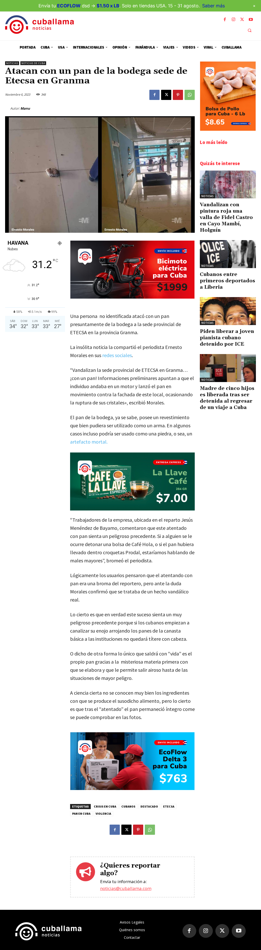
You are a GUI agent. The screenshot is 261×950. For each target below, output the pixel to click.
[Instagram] (233, 20)
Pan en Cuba (81, 813)
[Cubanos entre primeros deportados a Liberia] (228, 254)
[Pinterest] (178, 95)
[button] (249, 30)
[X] (242, 20)
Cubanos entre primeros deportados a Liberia (227, 280)
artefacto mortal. (89, 442)
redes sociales (117, 355)
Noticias (12, 63)
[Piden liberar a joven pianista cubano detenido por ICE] (228, 311)
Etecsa (168, 806)
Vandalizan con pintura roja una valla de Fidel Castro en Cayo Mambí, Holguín (226, 217)
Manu (25, 108)
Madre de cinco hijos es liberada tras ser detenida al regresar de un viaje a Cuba (227, 398)
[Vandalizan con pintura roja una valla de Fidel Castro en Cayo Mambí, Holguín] (228, 184)
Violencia (103, 813)
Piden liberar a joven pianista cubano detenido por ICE (227, 337)
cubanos (128, 806)
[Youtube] (251, 20)
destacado (149, 806)
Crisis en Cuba (105, 806)
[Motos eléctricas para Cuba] (132, 297)
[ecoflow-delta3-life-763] (132, 788)
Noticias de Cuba (33, 63)
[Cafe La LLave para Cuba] (132, 481)
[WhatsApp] (190, 95)
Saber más (213, 5)
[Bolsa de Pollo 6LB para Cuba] (228, 129)
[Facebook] (225, 20)
